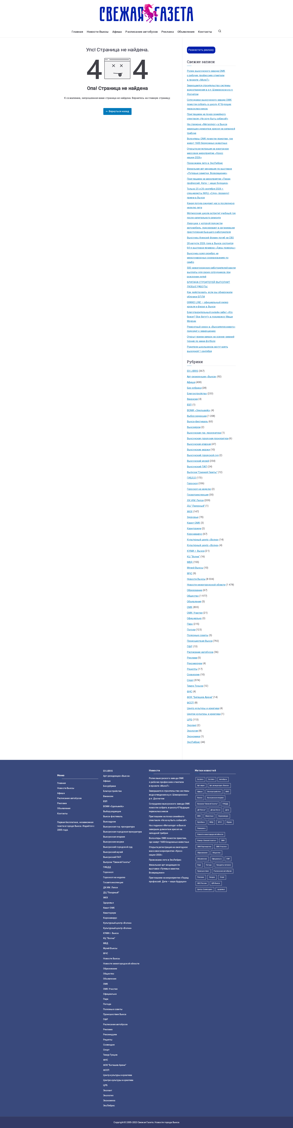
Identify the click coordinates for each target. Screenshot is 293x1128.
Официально (194, 618)
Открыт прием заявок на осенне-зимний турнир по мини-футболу (210, 339)
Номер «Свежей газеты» (206, 840)
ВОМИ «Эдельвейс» (198, 410)
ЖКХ (189, 511)
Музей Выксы (195, 567)
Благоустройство (197, 393)
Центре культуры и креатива (204, 714)
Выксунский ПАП (197, 466)
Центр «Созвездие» (205, 889)
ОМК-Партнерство (204, 846)
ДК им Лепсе (215, 810)
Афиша (117, 31)
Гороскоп (192, 483)
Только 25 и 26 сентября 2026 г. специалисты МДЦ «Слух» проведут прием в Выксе (208, 193)
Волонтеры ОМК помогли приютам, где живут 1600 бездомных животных (210, 141)
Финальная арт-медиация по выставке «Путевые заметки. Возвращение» (209, 171)
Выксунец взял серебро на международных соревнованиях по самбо (207, 258)
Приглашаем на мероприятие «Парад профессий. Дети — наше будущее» (208, 181)
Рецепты (192, 669)
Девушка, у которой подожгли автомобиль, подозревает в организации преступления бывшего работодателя (211, 228)
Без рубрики (194, 387)
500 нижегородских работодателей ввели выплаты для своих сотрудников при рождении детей (211, 272)
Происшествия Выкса (199, 640)
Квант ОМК (193, 522)
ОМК (189, 607)
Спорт (190, 680)
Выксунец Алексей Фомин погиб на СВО (210, 237)
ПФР (189, 646)
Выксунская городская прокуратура (207, 438)
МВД (190, 562)
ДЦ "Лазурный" (196, 505)
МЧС (189, 573)
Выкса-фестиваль (197, 421)
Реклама (167, 31)
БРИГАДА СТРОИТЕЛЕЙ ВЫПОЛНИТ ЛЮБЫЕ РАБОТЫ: (208, 284)
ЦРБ (189, 719)
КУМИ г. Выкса (195, 550)
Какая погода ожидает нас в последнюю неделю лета (211, 205)
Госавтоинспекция (198, 494)
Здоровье (192, 517)
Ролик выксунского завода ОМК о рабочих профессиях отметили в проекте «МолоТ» (206, 75)
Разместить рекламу (201, 49)
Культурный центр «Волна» (203, 539)
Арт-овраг (201, 785)
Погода (191, 629)
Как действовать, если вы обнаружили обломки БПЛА (210, 294)
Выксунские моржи (198, 449)
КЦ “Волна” (193, 556)
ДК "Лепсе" (201, 810)
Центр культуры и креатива (203, 708)
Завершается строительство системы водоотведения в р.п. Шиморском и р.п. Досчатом (210, 90)
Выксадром (194, 427)
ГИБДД (191, 477)
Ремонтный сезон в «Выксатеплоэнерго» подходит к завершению (211, 329)
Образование (194, 590)
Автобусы (223, 779)
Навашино (201, 828)
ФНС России (202, 883)
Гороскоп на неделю (199, 489)
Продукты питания (223, 865)
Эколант (192, 725)
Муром (229, 822)
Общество (193, 595)
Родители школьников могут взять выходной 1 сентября (207, 349)
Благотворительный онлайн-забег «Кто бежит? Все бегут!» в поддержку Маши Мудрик (210, 317)
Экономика (193, 736)
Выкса (200, 798)
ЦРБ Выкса (216, 883)
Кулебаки (201, 822)
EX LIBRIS (192, 370)
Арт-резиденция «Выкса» (219, 785)
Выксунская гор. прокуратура (204, 432)
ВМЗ (227, 791)
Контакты (205, 31)
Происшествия (203, 871)
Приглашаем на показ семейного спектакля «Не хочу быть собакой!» (207, 116)
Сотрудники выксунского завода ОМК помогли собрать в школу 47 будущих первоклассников (209, 104)
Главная (77, 31)
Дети (227, 810)
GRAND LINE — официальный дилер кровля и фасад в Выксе (207, 304)
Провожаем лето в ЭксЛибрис (205, 163)
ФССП (190, 702)
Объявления (186, 31)
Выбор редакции (197, 416)
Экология (192, 730)
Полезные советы (197, 635)
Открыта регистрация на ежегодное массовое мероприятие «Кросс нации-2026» (208, 153)
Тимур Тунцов (195, 685)
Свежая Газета (146, 1122)
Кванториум (194, 528)
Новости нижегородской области (206, 584)
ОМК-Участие (195, 612)
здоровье (221, 889)
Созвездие (193, 674)
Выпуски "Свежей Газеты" (202, 472)
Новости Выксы (98, 31)
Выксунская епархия (199, 444)
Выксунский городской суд (203, 455)
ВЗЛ (189, 404)
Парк (190, 624)
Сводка (212, 877)
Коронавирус (194, 534)
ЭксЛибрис (193, 742)
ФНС (189, 691)
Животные (209, 816)
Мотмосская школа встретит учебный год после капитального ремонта (211, 215)
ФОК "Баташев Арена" (200, 697)
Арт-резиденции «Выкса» (202, 376)
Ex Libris (200, 779)
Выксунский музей (198, 460)
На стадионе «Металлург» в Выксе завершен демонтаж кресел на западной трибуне (211, 129)
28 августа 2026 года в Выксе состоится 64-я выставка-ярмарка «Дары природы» (211, 245)
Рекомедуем (194, 663)
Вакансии (192, 399)
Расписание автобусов (141, 31)
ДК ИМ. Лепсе (195, 500)
